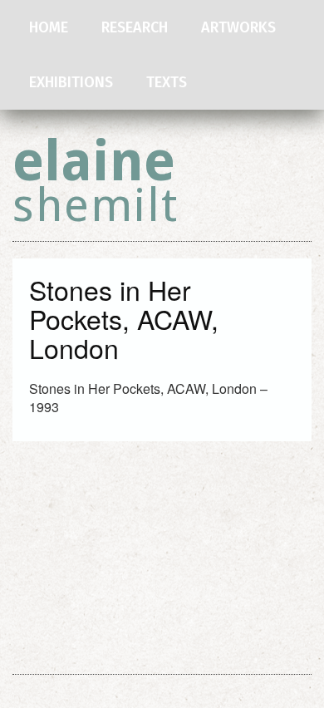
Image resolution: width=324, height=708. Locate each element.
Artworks (238, 27)
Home (48, 27)
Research (134, 27)
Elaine (95, 181)
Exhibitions (71, 82)
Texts (166, 82)
